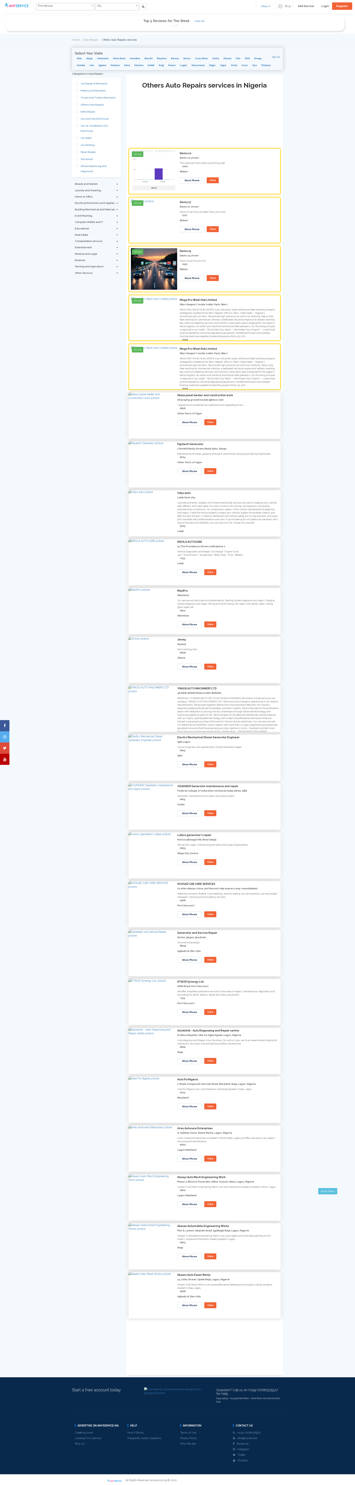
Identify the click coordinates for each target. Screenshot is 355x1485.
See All (276, 57)
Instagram (242, 1449)
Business (80, 260)
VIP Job (137, 154)
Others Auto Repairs (92, 104)
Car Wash (86, 138)
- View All (198, 21)
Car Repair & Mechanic (94, 83)
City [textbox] (99, 5)
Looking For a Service (88, 1438)
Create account (84, 1432)
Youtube (241, 1460)
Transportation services (88, 241)
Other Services (83, 273)
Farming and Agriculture (89, 266)
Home (76, 39)
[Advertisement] (205, 120)
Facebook (241, 1443)
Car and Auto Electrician (95, 118)
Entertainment (83, 247)
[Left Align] (143, 7)
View (213, 180)
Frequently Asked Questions (144, 1438)
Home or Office (84, 196)
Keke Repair (88, 111)
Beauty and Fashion (86, 184)
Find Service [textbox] (45, 5)
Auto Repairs (91, 39)
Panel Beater (88, 152)
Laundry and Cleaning (88, 190)
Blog (287, 6)
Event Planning (83, 215)
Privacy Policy (188, 1438)
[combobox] (65, 6)
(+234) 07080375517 (248, 1432)
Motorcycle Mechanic (93, 90)
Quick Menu (328, 1191)
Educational (82, 228)
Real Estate (81, 234)
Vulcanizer (87, 159)
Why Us (79, 1443)
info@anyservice (246, 1438)
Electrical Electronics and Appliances (97, 203)
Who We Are (188, 1443)
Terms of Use (188, 1432)
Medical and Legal (86, 253)
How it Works (136, 1432)
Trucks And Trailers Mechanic (98, 97)
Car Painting (87, 145)
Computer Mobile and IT (89, 222)
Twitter (240, 1454)
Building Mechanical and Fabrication (96, 209)
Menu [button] (265, 6)
